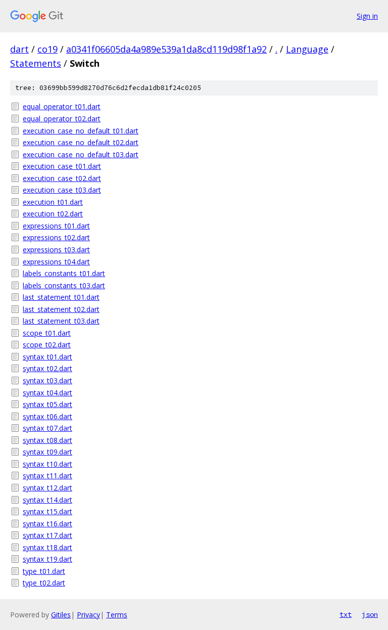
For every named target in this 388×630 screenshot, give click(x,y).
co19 (47, 49)
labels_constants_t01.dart (64, 273)
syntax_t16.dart (47, 523)
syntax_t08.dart (47, 440)
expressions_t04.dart (56, 261)
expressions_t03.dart (56, 249)
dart (19, 49)
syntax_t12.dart (47, 487)
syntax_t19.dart (47, 559)
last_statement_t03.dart (61, 321)
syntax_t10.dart (47, 464)
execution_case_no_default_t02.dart (80, 142)
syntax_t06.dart (47, 416)
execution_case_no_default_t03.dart (80, 154)
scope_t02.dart (47, 344)
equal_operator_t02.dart (62, 118)
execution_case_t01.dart (62, 166)
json (370, 614)
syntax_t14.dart (47, 500)
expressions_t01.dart (56, 226)
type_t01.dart (44, 571)
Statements (35, 63)
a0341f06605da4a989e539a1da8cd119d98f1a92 (166, 49)
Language (307, 49)
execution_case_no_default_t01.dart (80, 131)
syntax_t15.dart (47, 511)
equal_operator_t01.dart (62, 106)
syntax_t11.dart (47, 475)
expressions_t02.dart (56, 237)
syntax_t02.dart (47, 368)
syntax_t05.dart (47, 404)
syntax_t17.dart (47, 535)
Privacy (88, 614)
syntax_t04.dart (47, 392)
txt (346, 614)
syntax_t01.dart (47, 357)
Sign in (367, 16)
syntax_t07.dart (47, 428)
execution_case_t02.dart (62, 178)
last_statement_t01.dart (61, 297)
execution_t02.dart (53, 213)
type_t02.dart (44, 583)
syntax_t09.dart (47, 452)
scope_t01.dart (47, 333)
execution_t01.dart (53, 202)
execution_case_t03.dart (62, 190)
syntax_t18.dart (47, 547)
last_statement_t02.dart (61, 309)
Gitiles (61, 614)
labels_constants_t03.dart (64, 285)
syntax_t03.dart (47, 380)
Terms (116, 614)
